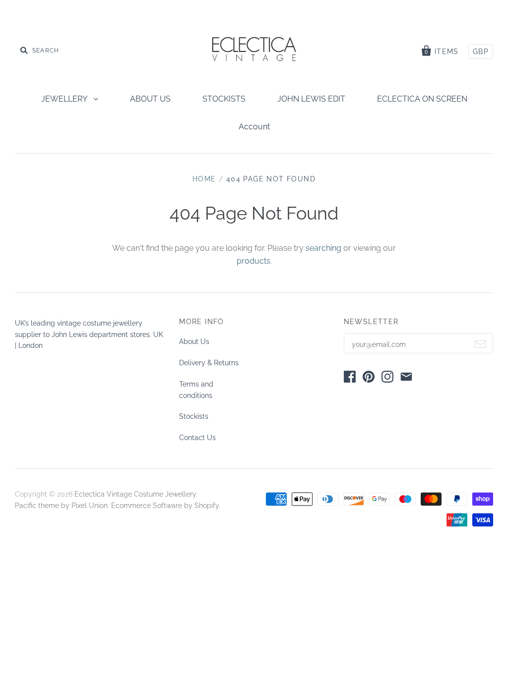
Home (204, 179)
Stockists (193, 416)
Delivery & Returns (209, 363)
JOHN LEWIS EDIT (311, 99)
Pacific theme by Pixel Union (61, 505)
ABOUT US (150, 99)
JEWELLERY (65, 99)
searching (323, 248)
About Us (194, 341)
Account (254, 126)
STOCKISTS (224, 99)
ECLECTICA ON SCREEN (422, 99)
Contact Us (197, 438)
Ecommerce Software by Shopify (165, 505)
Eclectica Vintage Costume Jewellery (135, 494)
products (253, 261)
